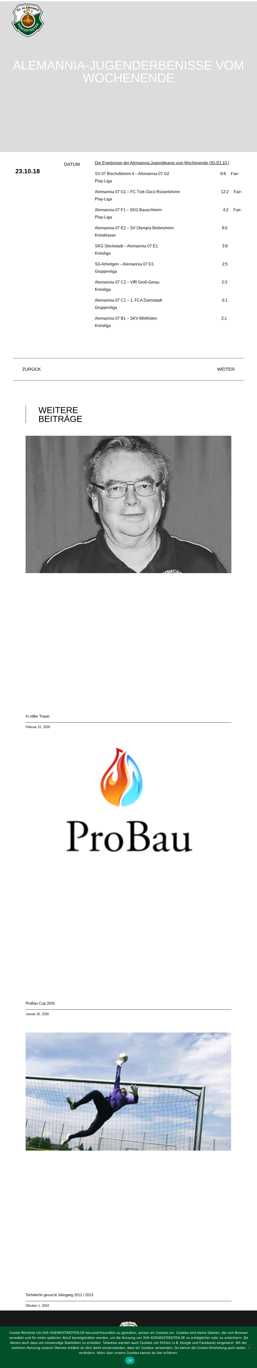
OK (129, 1360)
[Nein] (249, 1347)
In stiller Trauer (38, 716)
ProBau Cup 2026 (40, 1003)
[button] (248, 20)
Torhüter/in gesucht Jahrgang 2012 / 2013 (59, 1295)
